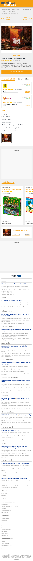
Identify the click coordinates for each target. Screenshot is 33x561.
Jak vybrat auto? (5, 512)
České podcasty (5, 543)
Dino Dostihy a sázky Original (11, 189)
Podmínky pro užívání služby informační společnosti (16, 556)
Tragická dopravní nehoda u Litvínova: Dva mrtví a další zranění (15, 318)
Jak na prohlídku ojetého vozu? (8, 502)
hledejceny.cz (4, 493)
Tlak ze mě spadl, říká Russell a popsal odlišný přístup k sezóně (15, 353)
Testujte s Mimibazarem (6, 518)
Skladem (28, 85)
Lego (2, 523)
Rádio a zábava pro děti (6, 545)
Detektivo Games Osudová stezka (13, 58)
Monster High (4, 520)
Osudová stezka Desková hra (10, 92)
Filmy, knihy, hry (17, 9)
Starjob (3, 541)
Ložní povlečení (5, 533)
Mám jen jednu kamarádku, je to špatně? (10, 472)
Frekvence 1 (4, 547)
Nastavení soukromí (19, 557)
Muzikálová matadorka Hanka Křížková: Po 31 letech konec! (14, 484)
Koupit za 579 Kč (16, 72)
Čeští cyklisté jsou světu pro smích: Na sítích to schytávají (14, 303)
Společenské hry (27, 9)
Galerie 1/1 (16, 55)
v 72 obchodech (6, 223)
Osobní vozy (4, 497)
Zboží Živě (3, 495)
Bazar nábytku (4, 535)
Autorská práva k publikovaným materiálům (16, 555)
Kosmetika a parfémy (6, 527)
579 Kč (27, 92)
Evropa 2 (3, 548)
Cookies (12, 557)
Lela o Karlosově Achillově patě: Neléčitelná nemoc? (12, 323)
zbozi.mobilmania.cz (6, 9)
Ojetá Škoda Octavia (6, 510)
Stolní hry (4, 11)
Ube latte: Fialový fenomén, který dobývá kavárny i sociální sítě (15, 408)
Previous (2, 205)
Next (30, 205)
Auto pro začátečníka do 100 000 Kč (9, 506)
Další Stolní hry (6, 187)
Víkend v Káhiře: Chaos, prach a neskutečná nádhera (13, 420)
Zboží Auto (3, 508)
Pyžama (3, 525)
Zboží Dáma (4, 498)
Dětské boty (4, 531)
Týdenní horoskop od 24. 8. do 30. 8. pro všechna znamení (14, 333)
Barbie (2, 522)
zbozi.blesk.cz (4, 500)
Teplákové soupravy (6, 529)
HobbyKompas (4, 504)
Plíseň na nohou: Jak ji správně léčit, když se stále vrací (13, 453)
